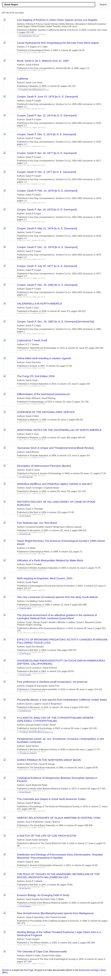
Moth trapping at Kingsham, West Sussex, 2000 (44, 578)
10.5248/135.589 (24, 534)
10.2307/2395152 (25, 792)
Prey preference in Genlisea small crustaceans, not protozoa (52, 681)
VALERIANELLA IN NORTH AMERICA (39, 303)
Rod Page (28, 970)
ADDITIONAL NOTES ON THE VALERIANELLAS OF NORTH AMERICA (59, 430)
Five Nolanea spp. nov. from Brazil (37, 522)
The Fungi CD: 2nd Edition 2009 (36, 376)
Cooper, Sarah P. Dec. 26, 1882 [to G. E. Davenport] (47, 284)
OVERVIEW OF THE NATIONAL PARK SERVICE (46, 412)
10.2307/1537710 (25, 888)
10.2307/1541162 (25, 654)
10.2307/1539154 (25, 516)
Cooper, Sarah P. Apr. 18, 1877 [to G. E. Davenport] (46, 153)
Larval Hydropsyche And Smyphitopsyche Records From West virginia (58, 42)
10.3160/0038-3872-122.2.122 (29, 36)
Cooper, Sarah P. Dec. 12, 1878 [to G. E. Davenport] (47, 247)
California (22, 78)
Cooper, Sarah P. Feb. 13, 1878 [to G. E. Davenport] (47, 190)
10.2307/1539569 (25, 675)
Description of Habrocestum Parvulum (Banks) (44, 465)
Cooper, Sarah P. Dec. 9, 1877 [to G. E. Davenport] (46, 171)
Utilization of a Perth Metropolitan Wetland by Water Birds (50, 560)
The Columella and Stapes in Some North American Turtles (51, 799)
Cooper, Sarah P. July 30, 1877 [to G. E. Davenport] (47, 266)
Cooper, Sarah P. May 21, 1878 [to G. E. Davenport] (47, 228)
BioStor (5, 970)
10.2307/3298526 (25, 906)
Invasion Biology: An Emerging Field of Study (43, 895)
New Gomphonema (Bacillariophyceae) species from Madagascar (55, 913)
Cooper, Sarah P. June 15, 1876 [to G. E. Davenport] (47, 96)
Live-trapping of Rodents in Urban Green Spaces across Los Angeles (57, 19)
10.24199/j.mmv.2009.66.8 (28, 753)
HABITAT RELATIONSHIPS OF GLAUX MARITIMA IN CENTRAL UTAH (58, 817)
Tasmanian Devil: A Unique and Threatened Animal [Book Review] (55, 447)
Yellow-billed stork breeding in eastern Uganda (44, 358)
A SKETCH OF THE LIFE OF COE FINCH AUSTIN (46, 835)
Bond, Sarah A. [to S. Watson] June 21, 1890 (43, 60)
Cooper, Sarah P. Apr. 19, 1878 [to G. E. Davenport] (46, 209)
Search (103, 4)
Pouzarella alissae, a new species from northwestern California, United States (62, 699)
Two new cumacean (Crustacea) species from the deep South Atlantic (57, 597)
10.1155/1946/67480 (26, 477)
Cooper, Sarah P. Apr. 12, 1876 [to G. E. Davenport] (46, 115)
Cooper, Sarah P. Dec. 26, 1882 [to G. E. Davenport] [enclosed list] (55, 321)
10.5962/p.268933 (25, 608)
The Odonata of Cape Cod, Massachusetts (42, 951)
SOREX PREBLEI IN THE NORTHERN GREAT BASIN (49, 760)
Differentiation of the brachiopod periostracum (43, 394)
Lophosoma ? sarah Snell (32, 340)
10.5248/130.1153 (25, 711)
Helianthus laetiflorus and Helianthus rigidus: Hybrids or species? (54, 483)
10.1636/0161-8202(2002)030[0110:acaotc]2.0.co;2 (36, 732)
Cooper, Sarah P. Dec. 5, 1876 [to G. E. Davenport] (46, 134)
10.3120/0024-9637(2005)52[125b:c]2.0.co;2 (34, 90)
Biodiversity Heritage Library (92, 970)
